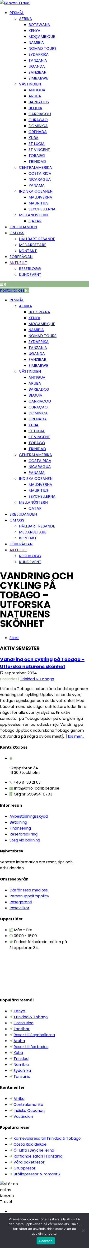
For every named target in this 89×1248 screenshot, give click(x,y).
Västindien (30, 84)
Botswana (39, 24)
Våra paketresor (29, 1162)
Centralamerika (35, 167)
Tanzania (37, 60)
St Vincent (39, 149)
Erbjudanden (23, 227)
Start (14, 638)
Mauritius (38, 203)
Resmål (16, 12)
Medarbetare (32, 245)
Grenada (37, 131)
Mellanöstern (33, 215)
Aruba (34, 96)
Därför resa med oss (28, 890)
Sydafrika (38, 54)
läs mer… (76, 736)
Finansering (20, 828)
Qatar (35, 221)
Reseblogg (30, 268)
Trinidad (37, 161)
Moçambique (41, 36)
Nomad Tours (42, 48)
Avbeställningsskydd (28, 816)
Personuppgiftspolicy (29, 896)
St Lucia (36, 143)
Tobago (36, 155)
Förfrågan (21, 256)
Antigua (36, 90)
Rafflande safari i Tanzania (38, 1156)
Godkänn (46, 1241)
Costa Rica (39, 173)
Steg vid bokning (24, 840)
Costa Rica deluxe (30, 1144)
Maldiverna (40, 197)
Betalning (18, 822)
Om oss (16, 233)
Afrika (25, 18)
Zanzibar (37, 72)
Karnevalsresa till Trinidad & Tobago (47, 1138)
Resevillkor (19, 908)
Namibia (36, 42)
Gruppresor (25, 1168)
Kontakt (28, 251)
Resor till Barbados (31, 1046)
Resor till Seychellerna (34, 1035)
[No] (83, 1230)
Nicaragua (39, 179)
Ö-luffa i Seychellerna (34, 1150)
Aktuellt (18, 262)
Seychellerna (42, 209)
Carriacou (39, 114)
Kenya (34, 30)
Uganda (36, 66)
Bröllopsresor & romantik (37, 1174)
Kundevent (30, 274)
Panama (36, 185)
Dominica (38, 126)
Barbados (38, 102)
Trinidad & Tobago (37, 679)
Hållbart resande (37, 239)
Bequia (35, 108)
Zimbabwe (38, 78)
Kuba (33, 137)
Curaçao (38, 120)
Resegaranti (20, 902)
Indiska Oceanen (35, 191)
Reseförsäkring (23, 834)
